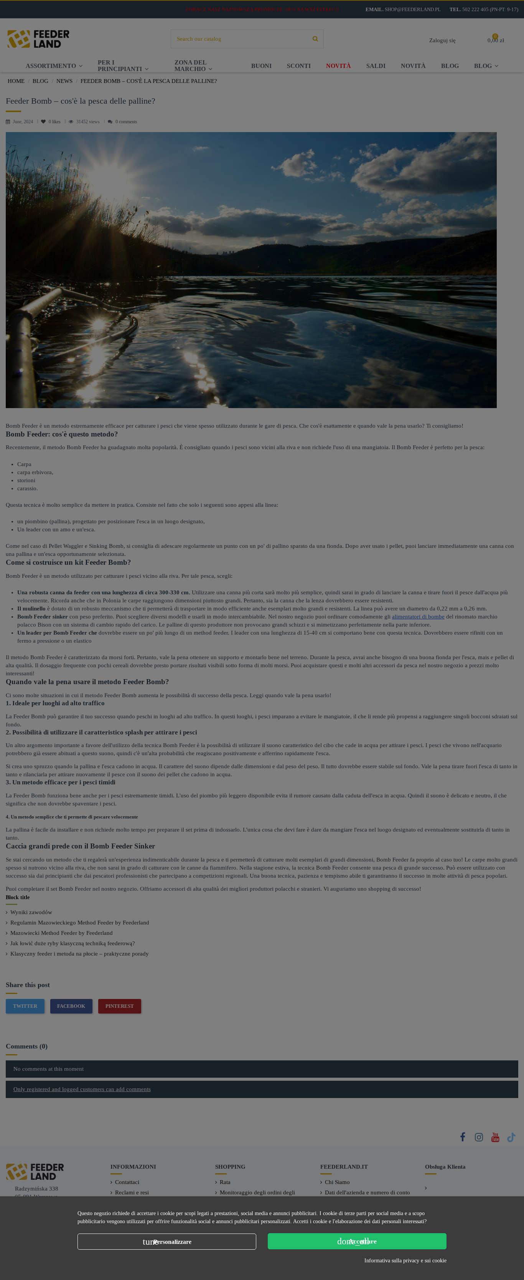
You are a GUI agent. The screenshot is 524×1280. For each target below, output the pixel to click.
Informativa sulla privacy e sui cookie (405, 1260)
